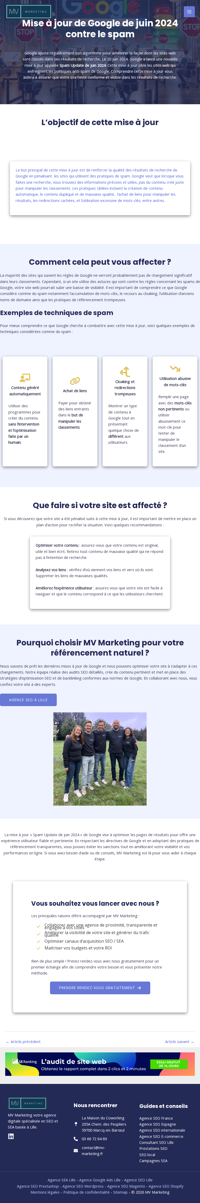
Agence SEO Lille (138, 1179)
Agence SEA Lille (62, 1179)
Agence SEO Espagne (157, 1124)
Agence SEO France (156, 1118)
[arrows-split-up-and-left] (125, 371)
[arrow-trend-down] (175, 368)
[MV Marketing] (28, 12)
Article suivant (179, 1041)
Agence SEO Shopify (166, 1186)
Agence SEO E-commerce (161, 1136)
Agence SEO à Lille (28, 699)
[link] (75, 380)
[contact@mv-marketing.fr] (100, 1151)
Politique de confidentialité (86, 1192)
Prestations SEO (153, 1148)
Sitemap (120, 1192)
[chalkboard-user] (25, 377)
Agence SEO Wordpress (84, 1186)
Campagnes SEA (153, 1160)
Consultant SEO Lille (156, 1142)
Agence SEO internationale (162, 1130)
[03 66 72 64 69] (90, 1139)
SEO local (147, 1154)
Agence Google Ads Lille (100, 1179)
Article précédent (23, 1041)
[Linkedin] (11, 1136)
